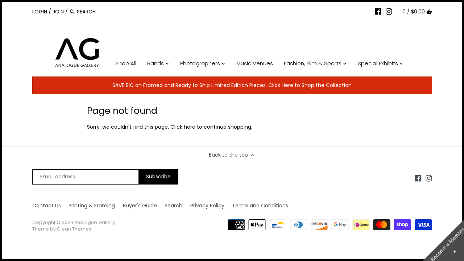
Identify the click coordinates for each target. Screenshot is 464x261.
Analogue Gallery (94, 222)
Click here (182, 126)
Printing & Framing (92, 205)
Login (39, 11)
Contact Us (46, 205)
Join (58, 11)
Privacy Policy (207, 205)
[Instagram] (389, 11)
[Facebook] (378, 11)
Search (173, 205)
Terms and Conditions (260, 205)
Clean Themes (74, 229)
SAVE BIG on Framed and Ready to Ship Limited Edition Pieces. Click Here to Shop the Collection (232, 85)
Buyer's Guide (140, 205)
